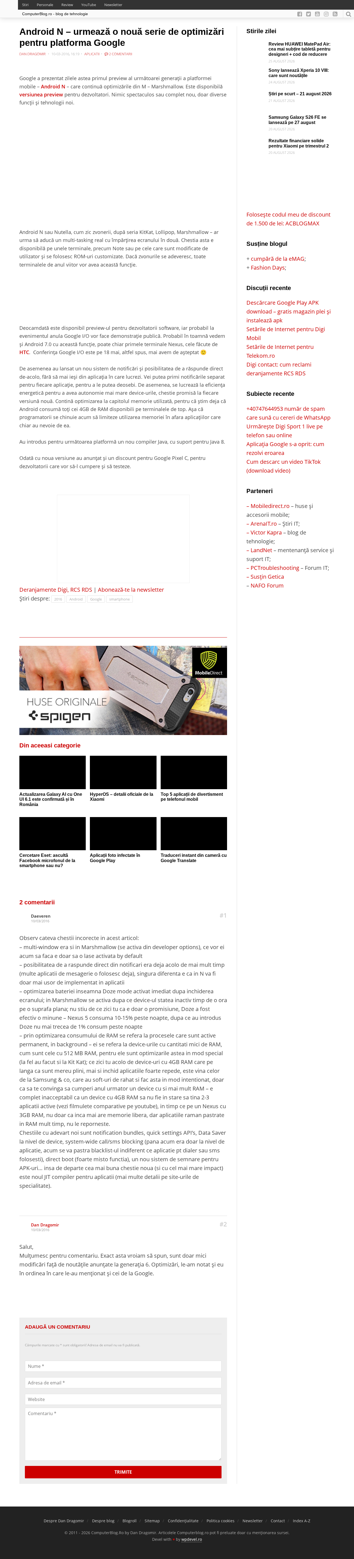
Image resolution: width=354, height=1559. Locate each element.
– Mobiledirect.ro (268, 506)
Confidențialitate (183, 1520)
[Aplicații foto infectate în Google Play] (123, 833)
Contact (278, 1520)
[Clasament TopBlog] (290, 612)
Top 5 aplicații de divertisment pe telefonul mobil (192, 797)
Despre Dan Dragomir (64, 1520)
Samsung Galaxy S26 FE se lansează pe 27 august (297, 120)
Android (76, 599)
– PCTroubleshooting (272, 568)
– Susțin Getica (265, 576)
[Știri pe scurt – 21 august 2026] (256, 95)
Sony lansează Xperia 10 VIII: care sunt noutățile (299, 73)
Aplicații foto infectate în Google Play (115, 858)
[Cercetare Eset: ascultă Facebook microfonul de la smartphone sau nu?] (52, 833)
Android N (53, 86)
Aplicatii (92, 53)
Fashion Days (268, 267)
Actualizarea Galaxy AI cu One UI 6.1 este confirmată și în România (50, 799)
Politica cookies (221, 1520)
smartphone (119, 599)
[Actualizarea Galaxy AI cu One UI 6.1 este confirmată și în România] (52, 772)
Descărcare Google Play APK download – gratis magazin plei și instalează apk (288, 311)
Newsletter (113, 4)
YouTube (88, 4)
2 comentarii (120, 53)
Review (67, 4)
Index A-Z (301, 1520)
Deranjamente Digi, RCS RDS (55, 589)
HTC (24, 352)
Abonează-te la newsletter (131, 589)
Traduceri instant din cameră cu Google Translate (194, 858)
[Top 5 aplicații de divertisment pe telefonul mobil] (194, 772)
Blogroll (130, 1520)
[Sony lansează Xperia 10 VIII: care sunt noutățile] (256, 72)
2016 (58, 599)
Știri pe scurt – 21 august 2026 (300, 93)
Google (96, 599)
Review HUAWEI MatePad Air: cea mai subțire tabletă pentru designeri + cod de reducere (299, 49)
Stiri (25, 4)
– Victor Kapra (264, 532)
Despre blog (103, 1520)
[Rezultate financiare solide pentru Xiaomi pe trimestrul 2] (256, 142)
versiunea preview (41, 94)
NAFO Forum (267, 585)
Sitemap (152, 1520)
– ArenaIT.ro (261, 523)
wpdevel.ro (191, 1539)
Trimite (123, 1472)
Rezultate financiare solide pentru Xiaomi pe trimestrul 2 (299, 143)
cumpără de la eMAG (277, 258)
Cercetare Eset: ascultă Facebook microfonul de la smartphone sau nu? (47, 860)
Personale (45, 4)
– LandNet (259, 550)
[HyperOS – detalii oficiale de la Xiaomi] (123, 772)
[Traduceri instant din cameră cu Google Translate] (194, 833)
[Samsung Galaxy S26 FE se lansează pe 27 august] (256, 119)
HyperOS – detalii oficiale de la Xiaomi (121, 797)
